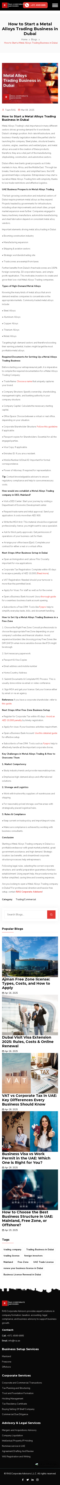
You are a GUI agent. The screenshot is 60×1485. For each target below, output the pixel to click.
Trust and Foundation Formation (18, 1393)
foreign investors (33, 1255)
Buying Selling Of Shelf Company (18, 1409)
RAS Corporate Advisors (29, 891)
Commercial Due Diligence (15, 1414)
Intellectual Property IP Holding (17, 1440)
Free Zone (23, 1262)
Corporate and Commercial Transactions (22, 1382)
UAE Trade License (43, 1262)
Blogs (34, 39)
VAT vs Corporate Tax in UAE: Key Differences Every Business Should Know (29, 1099)
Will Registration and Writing (16, 1456)
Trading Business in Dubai (40, 1249)
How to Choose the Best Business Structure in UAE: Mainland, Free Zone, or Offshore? (27, 1218)
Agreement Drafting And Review (18, 1451)
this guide (7, 703)
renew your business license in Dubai (23, 1268)
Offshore (6, 1366)
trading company (12, 1249)
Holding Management (12, 1398)
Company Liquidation (12, 1435)
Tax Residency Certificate (14, 1403)
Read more (42, 573)
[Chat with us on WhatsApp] (46, 1464)
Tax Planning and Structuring (16, 1388)
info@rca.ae (14, 1340)
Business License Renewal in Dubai (22, 1274)
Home (24, 39)
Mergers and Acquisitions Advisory (19, 1430)
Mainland (8, 1262)
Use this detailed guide (46, 733)
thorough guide (48, 596)
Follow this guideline (47, 426)
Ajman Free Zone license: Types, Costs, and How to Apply (26, 983)
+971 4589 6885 (15, 1335)
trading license (12, 1255)
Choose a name (24, 381)
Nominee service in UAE (13, 1446)
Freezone (6, 1361)
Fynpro (42, 607)
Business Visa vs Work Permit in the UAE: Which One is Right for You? (26, 1158)
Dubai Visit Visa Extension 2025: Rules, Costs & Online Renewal (28, 1041)
